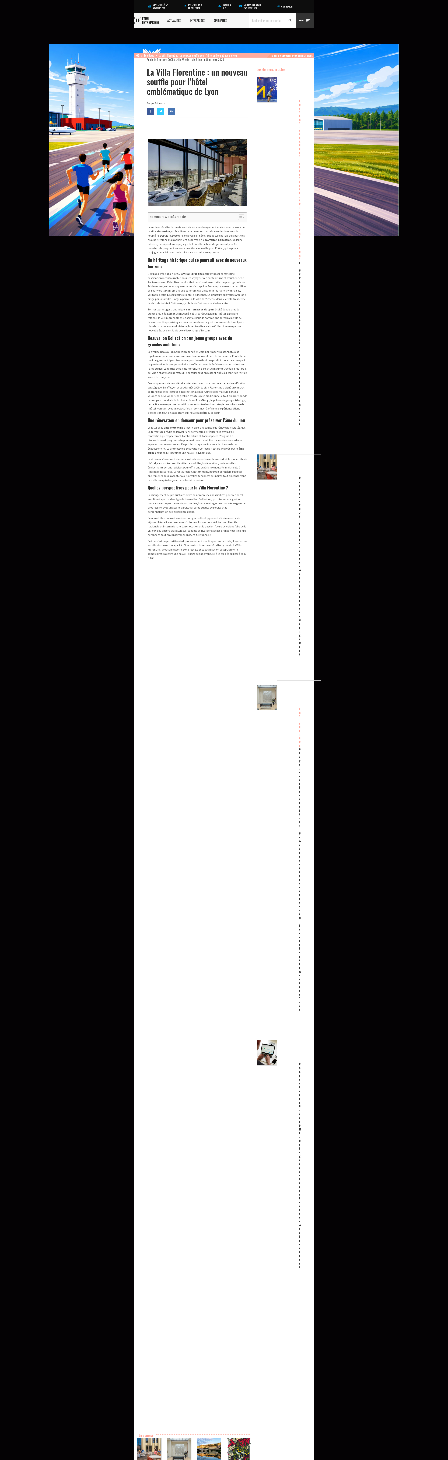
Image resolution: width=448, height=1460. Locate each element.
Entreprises (197, 20)
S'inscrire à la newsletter (160, 6)
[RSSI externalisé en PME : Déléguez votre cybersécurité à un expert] (277, 1166)
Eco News (149, 55)
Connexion (287, 6)
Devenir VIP (227, 6)
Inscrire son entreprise (195, 6)
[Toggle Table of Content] (239, 217)
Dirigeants (220, 20)
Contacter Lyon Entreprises (252, 6)
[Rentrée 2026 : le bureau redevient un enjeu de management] (277, 567)
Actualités (174, 20)
